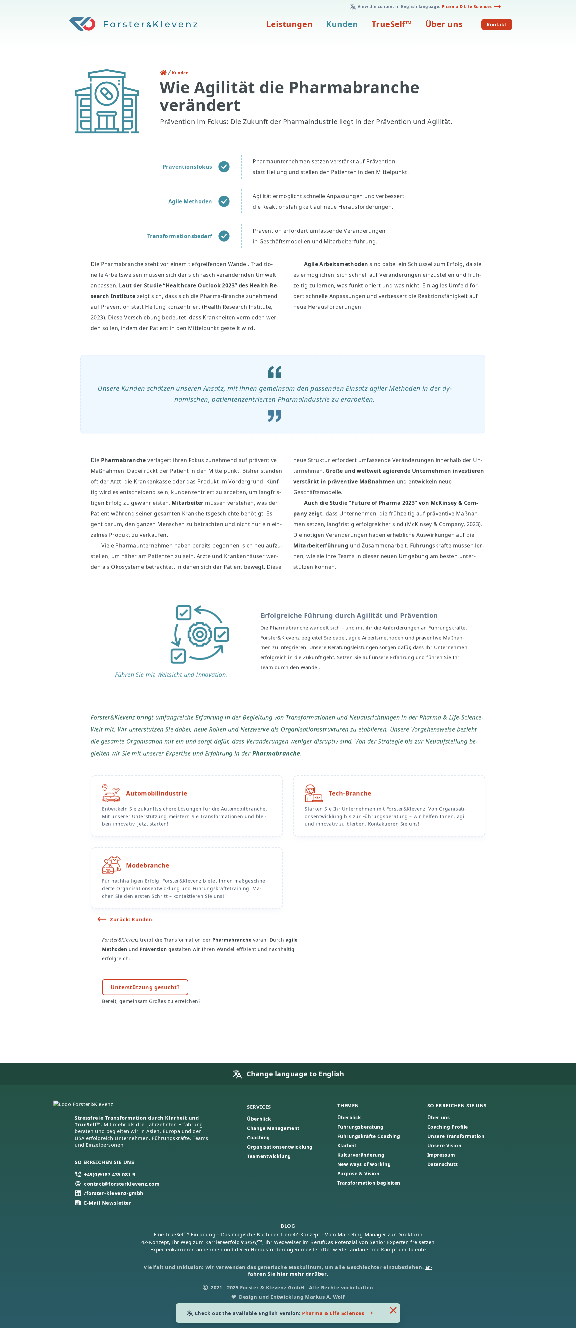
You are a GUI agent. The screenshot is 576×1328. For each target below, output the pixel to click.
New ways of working (364, 1164)
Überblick (259, 1119)
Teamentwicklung (269, 1156)
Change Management (273, 1128)
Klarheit (347, 1145)
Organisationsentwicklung (279, 1147)
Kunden (342, 23)
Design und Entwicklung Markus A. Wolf (292, 1296)
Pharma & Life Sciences (467, 6)
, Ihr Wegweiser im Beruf (282, 1242)
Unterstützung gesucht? (145, 987)
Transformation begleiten (368, 1183)
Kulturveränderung (361, 1155)
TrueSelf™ (392, 23)
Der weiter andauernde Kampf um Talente (374, 1249)
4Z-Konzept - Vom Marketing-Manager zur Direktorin (357, 1234)
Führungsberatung (360, 1127)
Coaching (258, 1137)
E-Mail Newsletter (108, 1202)
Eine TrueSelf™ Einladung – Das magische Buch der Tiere (223, 1234)
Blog (288, 1225)
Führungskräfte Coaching (368, 1136)
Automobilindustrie (156, 793)
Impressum (441, 1155)
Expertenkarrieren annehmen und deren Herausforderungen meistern (236, 1249)
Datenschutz (442, 1164)
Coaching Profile (447, 1127)
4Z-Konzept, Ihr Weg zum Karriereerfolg (190, 1242)
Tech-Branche (350, 793)
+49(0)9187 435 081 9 (109, 1174)
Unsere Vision (444, 1145)
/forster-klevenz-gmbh (114, 1193)
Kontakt (499, 24)
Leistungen (289, 23)
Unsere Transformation (456, 1136)
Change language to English (295, 1073)
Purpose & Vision (358, 1173)
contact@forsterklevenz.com (122, 1183)
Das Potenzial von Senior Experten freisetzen (379, 1242)
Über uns (444, 23)
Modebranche (147, 865)
